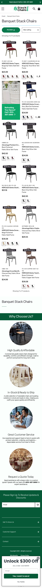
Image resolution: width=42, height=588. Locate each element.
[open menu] (2, 8)
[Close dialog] (38, 558)
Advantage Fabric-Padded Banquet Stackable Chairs (31, 228)
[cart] (39, 10)
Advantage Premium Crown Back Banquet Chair (11, 145)
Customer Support (9, 532)
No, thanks (21, 582)
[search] (34, 8)
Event (3, 16)
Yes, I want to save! (21, 576)
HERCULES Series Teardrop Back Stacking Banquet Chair (31, 273)
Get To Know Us (8, 522)
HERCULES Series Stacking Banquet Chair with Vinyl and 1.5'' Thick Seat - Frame (11, 187)
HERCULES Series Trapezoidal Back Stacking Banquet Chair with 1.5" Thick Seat (11, 63)
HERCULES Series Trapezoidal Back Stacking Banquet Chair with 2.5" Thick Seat (31, 63)
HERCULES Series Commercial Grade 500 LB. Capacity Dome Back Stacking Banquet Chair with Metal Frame (31, 147)
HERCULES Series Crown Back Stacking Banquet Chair (31, 104)
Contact (5, 542)
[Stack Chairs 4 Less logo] (21, 8)
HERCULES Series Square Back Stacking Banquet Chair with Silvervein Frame (31, 187)
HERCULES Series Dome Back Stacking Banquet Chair (11, 230)
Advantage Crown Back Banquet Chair (11, 271)
